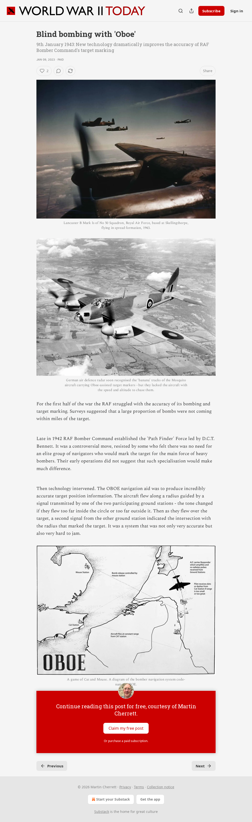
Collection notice (160, 787)
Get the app (150, 799)
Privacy (125, 787)
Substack (101, 811)
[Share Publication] (191, 11)
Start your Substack (113, 799)
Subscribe (211, 10)
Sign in (236, 10)
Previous (55, 765)
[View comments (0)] (58, 71)
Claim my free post (126, 728)
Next (200, 765)
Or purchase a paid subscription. (126, 741)
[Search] (181, 11)
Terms (139, 787)
